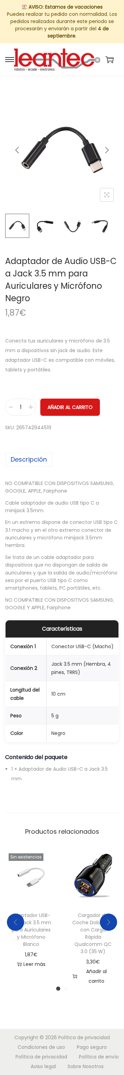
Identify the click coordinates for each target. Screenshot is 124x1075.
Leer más (34, 964)
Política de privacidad (84, 1037)
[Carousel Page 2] (66, 989)
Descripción (29, 459)
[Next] (106, 150)
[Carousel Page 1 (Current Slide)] (58, 989)
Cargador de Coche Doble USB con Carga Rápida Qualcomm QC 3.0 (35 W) (93, 933)
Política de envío (99, 1056)
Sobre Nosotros (86, 1066)
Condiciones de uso (41, 1047)
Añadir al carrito (70, 407)
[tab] (62, 459)
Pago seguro (92, 1047)
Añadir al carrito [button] (96, 976)
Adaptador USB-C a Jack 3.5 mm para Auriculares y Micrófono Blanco (31, 930)
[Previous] (17, 150)
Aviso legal (43, 1066)
